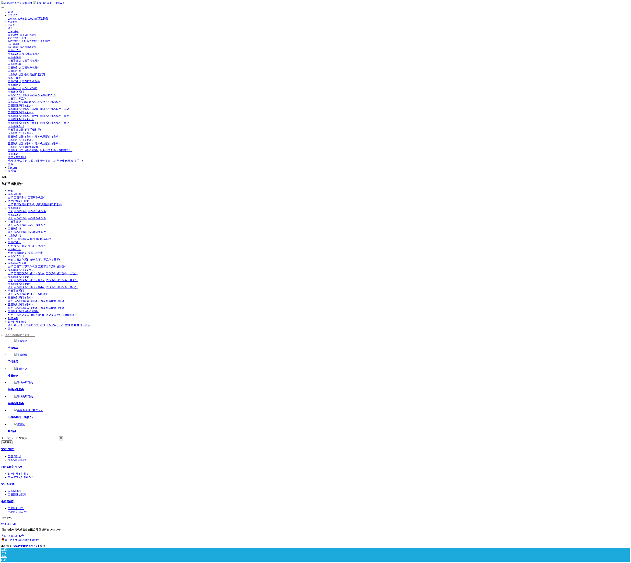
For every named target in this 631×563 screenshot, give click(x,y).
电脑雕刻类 (14, 235)
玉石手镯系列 (16, 290)
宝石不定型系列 (17, 263)
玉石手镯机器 (22, 294)
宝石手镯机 (20, 225)
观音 (16, 325)
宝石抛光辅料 (35, 252)
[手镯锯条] (21, 340)
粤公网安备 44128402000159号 (22, 540)
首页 (10, 12)
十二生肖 (28, 325)
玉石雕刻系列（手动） (21, 304)
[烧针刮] (19, 424)
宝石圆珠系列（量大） (21, 270)
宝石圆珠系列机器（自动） (29, 273)
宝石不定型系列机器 (25, 266)
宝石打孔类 (14, 242)
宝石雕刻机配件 (37, 232)
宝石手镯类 (14, 221)
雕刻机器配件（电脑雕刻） (62, 314)
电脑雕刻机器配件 (40, 239)
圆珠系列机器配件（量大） (62, 280)
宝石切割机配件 (37, 197)
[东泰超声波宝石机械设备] (315, 3)
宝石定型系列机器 (24, 259)
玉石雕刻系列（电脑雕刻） (23, 311)
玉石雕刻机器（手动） (27, 308)
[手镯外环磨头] (23, 382)
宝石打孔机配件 (37, 245)
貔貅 (73, 325)
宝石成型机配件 (37, 218)
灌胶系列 (13, 318)
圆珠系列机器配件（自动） (62, 273)
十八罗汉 (51, 325)
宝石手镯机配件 (37, 225)
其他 (10, 328)
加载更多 (7, 442)
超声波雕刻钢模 (17, 321)
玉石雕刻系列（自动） (21, 297)
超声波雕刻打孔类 (18, 201)
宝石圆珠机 (20, 211)
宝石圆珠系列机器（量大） (29, 280)
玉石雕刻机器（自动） (27, 301)
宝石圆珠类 (14, 208)
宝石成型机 (20, 218)
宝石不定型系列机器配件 (52, 266)
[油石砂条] (21, 368)
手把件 (87, 325)
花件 (42, 325)
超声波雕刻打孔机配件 (48, 204)
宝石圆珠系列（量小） (21, 283)
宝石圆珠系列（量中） (21, 277)
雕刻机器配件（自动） (54, 301)
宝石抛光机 (20, 252)
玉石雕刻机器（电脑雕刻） (29, 314)
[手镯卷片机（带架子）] (28, 410)
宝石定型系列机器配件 (48, 259)
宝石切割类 (14, 194)
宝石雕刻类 (14, 228)
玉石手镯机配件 (39, 294)
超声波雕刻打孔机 (24, 204)
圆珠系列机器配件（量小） (62, 287)
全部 (10, 28)
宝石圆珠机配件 (37, 211)
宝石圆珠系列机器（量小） (29, 287)
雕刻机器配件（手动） (54, 308)
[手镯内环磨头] (23, 396)
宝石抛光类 (14, 249)
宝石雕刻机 (20, 232)
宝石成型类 (14, 214)
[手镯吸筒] (21, 354)
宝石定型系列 (16, 256)
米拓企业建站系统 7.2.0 (25, 546)
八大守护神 (63, 325)
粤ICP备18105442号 (12, 535)
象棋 (79, 325)
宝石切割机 (20, 197)
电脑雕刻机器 (22, 239)
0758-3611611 (8, 523)
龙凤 (36, 325)
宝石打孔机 (20, 245)
